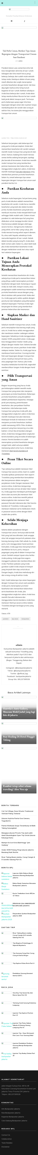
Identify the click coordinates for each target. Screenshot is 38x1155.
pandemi (5, 619)
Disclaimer (6, 1147)
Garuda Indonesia (23, 172)
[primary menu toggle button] (11, 21)
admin (20, 61)
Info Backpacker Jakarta (11, 1109)
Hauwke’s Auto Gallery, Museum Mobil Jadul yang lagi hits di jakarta (19, 712)
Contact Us (6, 1135)
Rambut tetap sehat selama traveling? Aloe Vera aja (17, 787)
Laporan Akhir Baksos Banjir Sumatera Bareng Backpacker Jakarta (23, 875)
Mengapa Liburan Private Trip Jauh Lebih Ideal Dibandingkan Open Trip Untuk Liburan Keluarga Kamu (18, 835)
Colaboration (7, 1139)
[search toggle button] (24, 21)
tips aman (15, 619)
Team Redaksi (7, 1143)
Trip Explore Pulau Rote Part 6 (23, 963)
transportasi (25, 619)
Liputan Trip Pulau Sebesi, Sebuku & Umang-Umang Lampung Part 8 (22, 1025)
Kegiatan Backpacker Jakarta (13, 1117)
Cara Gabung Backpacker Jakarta (14, 1121)
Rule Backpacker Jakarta (11, 1113)
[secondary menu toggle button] (2, 3)
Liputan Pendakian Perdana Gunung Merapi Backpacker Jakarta (23, 1045)
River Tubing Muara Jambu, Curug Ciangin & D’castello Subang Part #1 (22, 935)
